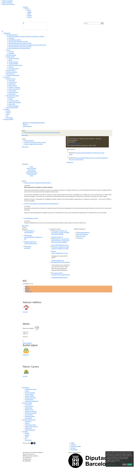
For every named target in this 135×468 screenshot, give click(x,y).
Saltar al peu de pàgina (8, 4)
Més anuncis (70, 162)
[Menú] (2, 31)
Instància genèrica (29, 140)
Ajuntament (26, 387)
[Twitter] (32, 443)
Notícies (27, 288)
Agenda (27, 290)
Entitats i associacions (31, 413)
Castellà (29, 12)
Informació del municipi (29, 420)
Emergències (28, 418)
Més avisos (25, 135)
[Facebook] (34, 443)
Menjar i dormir (29, 409)
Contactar (25, 7)
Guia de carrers (29, 406)
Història (27, 423)
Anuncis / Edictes (29, 396)
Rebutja (124, 464)
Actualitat (25, 431)
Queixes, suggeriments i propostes (33, 144)
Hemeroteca (28, 440)
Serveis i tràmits (29, 394)
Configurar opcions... (111, 464)
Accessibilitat (74, 449)
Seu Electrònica (29, 399)
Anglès (29, 14)
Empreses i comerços (30, 411)
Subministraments (30, 416)
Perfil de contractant (30, 398)
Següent (29, 126)
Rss (26, 438)
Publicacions (28, 291)
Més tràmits (25, 147)
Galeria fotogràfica (30, 430)
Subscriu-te (26, 355)
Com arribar (28, 404)
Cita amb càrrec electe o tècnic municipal (35, 142)
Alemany (29, 15)
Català (29, 10)
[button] (25, 170)
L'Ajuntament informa (31, 389)
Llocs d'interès (29, 414)
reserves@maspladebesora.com (59, 245)
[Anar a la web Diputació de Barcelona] (90, 460)
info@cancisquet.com (57, 237)
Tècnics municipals (30, 392)
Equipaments (28, 408)
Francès (29, 17)
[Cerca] (102, 23)
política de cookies (120, 461)
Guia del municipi (27, 403)
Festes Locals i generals (31, 426)
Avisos (26, 286)
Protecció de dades (76, 446)
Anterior (25, 126)
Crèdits (72, 443)
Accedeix (25, 312)
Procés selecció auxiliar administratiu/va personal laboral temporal (42, 132)
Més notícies (25, 225)
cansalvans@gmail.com (57, 260)
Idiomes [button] (27, 9)
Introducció (28, 421)
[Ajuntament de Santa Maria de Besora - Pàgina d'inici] (35, 26)
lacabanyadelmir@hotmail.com (59, 277)
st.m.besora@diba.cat (75, 144)
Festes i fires (28, 428)
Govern (27, 391)
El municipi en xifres (30, 425)
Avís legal (73, 448)
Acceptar (130, 464)
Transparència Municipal (31, 401)
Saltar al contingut (7, 2)
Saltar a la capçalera (7, 1)
